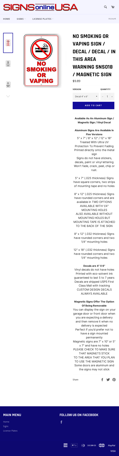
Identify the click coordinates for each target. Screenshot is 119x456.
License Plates (42, 18)
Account (112, 18)
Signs (20, 18)
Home (6, 18)
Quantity (105, 89)
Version (77, 89)
